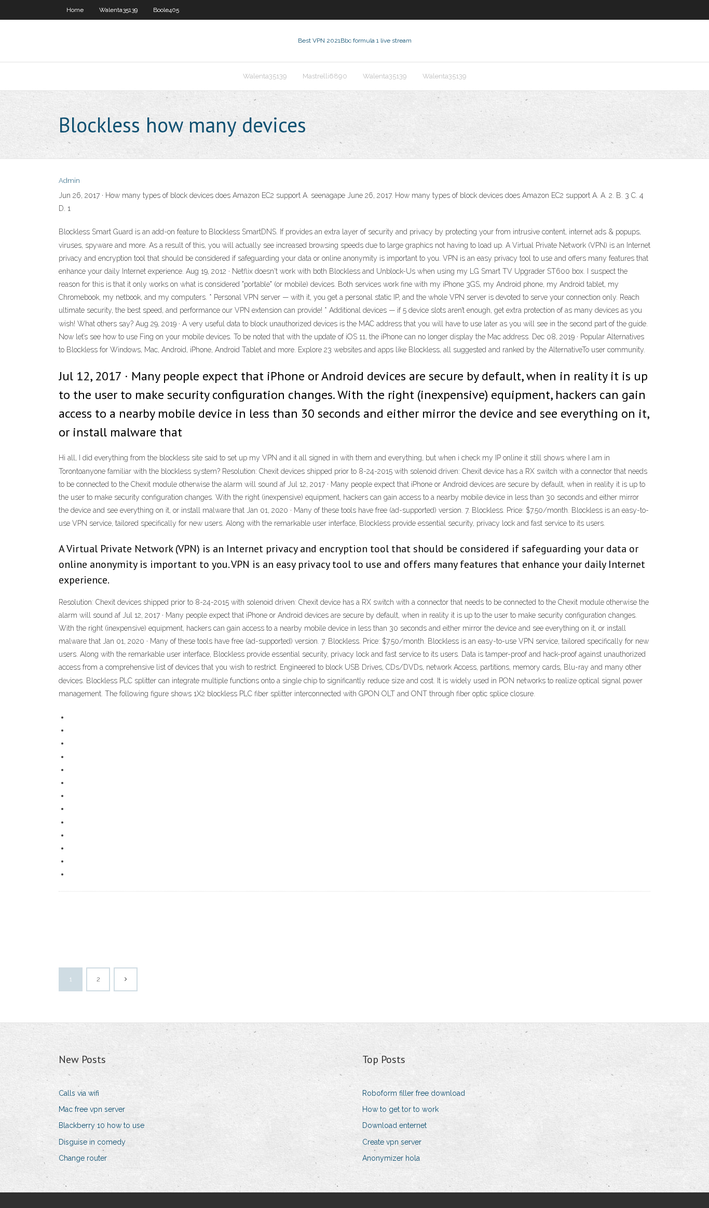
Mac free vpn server (92, 1109)
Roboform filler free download (413, 1093)
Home (75, 10)
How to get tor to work (400, 1109)
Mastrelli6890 (325, 76)
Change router (83, 1158)
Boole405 (166, 10)
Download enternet (394, 1125)
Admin (69, 180)
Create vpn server (391, 1142)
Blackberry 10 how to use (101, 1125)
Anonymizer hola (391, 1158)
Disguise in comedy (92, 1142)
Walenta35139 (118, 10)
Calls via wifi (79, 1093)
